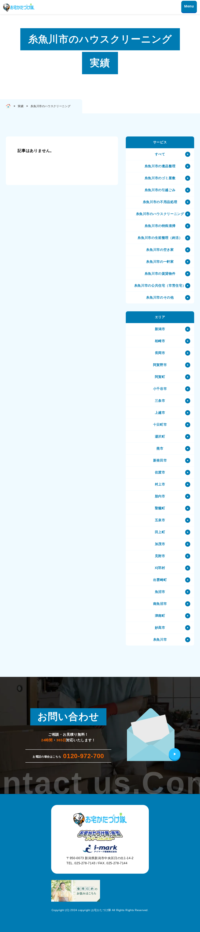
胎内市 (160, 496)
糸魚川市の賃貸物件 (160, 273)
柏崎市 (160, 341)
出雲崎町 (160, 580)
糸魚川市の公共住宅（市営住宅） (160, 285)
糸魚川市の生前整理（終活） (160, 238)
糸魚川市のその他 (160, 297)
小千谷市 (160, 389)
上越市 (160, 413)
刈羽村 (160, 568)
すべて (160, 154)
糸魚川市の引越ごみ (160, 190)
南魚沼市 (160, 604)
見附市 (160, 556)
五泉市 (160, 520)
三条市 (160, 401)
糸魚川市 (160, 639)
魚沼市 (160, 592)
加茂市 (160, 544)
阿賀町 (160, 377)
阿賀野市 (160, 365)
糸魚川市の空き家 (160, 250)
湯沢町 (160, 436)
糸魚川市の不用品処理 (160, 202)
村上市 (160, 484)
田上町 (160, 532)
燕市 (159, 448)
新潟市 (160, 329)
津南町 (160, 616)
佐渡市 (160, 472)
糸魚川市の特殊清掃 (160, 226)
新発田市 (160, 460)
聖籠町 (160, 508)
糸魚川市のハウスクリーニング (160, 214)
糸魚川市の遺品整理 (160, 166)
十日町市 (160, 424)
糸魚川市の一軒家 (160, 262)
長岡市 (160, 353)
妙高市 (160, 627)
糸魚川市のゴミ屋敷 (160, 178)
